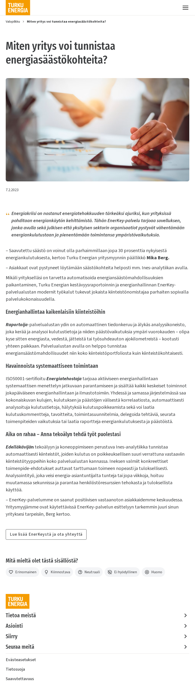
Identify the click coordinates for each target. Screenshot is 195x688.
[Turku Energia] (18, 7)
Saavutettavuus (20, 679)
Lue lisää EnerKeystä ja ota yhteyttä (46, 534)
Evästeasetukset (21, 660)
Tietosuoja (15, 669)
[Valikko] (185, 7)
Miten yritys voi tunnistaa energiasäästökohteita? (66, 21)
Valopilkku (13, 21)
